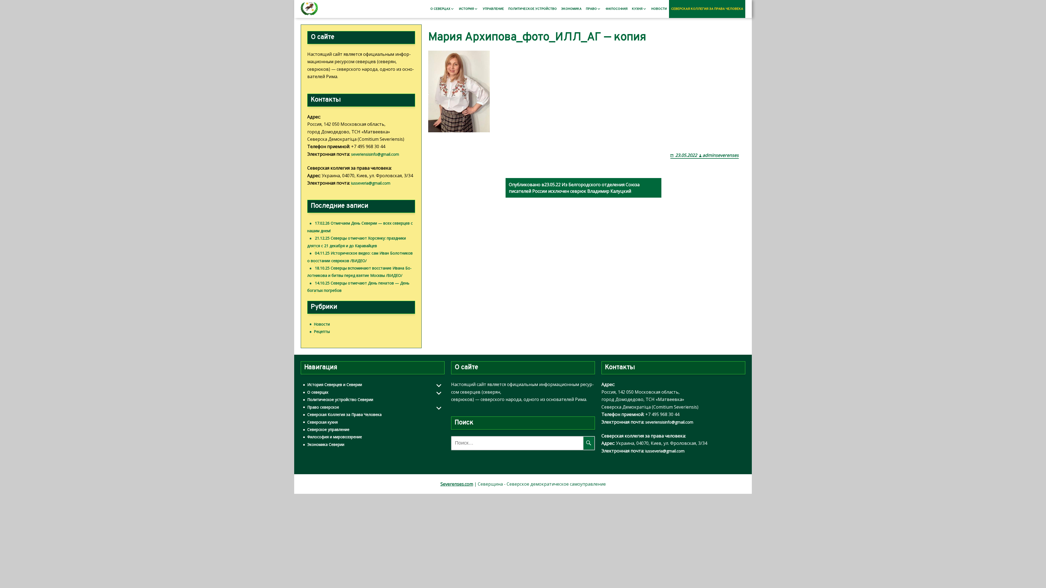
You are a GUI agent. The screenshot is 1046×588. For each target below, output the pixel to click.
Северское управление (328, 429)
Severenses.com (456, 484)
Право (591, 9)
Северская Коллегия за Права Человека (707, 9)
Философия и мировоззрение (334, 436)
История (466, 9)
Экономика (571, 9)
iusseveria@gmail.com (370, 183)
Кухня (637, 9)
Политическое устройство (532, 9)
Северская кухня (322, 422)
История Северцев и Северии (334, 384)
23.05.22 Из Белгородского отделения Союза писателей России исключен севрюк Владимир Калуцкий (574, 188)
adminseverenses (721, 155)
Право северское (323, 407)
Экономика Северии (325, 444)
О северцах (440, 9)
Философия (617, 9)
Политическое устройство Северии (340, 399)
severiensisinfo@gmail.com (375, 154)
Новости (659, 9)
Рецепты (322, 331)
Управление (493, 9)
